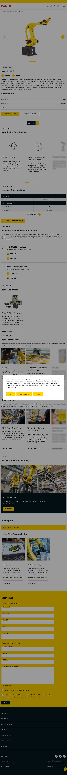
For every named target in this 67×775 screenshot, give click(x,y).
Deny (10, 394)
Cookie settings (24, 394)
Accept (38, 394)
